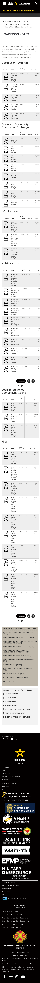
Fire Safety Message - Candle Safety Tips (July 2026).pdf (14, 458)
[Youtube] (23, 976)
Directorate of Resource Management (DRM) (18, 660)
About (29, 21)
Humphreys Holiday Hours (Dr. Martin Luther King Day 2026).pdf (15, 332)
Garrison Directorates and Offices (17, 24)
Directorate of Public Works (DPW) (17, 656)
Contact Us (6, 790)
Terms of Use (6, 773)
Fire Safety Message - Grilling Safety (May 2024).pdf (13, 537)
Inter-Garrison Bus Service (17, 717)
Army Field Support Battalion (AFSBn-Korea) (18, 633)
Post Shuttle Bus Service (16, 713)
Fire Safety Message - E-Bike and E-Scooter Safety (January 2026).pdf (13, 505)
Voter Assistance (7, 889)
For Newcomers (11, 694)
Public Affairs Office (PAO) (13, 674)
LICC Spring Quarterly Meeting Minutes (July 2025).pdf (14, 431)
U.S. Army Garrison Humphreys (14, 21)
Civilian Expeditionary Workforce (26, 964)
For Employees (11, 705)
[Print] (17, 739)
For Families (10, 702)
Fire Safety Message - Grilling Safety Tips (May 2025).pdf (14, 566)
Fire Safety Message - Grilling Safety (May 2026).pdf (13, 551)
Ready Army (5, 780)
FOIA (3, 770)
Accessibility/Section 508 (11, 777)
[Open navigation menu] (4, 3)
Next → (20, 385)
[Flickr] (10, 976)
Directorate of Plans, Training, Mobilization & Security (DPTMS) (16, 651)
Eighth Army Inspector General (12, 927)
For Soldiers (10, 698)
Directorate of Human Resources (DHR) (18, 647)
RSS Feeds (5, 787)
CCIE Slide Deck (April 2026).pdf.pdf (14, 140)
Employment (6, 767)
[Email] (12, 739)
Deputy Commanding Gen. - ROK (12, 924)
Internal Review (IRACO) (12, 665)
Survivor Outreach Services (11, 958)
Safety (4, 961)
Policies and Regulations (10, 886)
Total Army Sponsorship (30, 958)
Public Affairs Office (12, 27)
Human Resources (7, 964)
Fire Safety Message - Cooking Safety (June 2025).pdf (14, 488)
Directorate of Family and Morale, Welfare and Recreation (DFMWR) (20, 642)
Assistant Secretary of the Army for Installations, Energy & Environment (18, 969)
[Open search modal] (35, 3)
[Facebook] (3, 739)
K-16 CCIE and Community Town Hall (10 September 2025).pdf (14, 240)
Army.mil (20, 763)
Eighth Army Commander (10, 912)
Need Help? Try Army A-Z (10, 784)
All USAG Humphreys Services (17, 709)
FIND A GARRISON (20, 955)
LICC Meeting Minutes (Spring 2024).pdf (13, 407)
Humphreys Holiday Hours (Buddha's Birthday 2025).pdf (15, 292)
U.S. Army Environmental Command (13, 967)
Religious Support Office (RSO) (15, 678)
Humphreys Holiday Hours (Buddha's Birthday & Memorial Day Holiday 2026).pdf (15, 280)
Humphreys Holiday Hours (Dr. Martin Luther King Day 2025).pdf (15, 321)
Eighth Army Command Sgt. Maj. (13, 915)
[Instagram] (16, 976)
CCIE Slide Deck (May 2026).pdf (14, 202)
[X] (8, 739)
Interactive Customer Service (17, 898)
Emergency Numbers (8, 882)
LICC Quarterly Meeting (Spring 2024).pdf (14, 418)
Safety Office (8, 681)
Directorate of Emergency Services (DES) (19, 637)
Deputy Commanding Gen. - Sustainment (15, 921)
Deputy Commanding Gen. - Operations (15, 918)
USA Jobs (5, 895)
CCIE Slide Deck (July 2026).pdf (14, 175)
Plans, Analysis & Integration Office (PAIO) (18, 669)
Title (13, 70)
